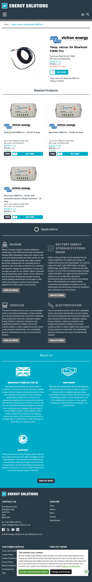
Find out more (11, 290)
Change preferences (60, 572)
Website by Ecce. (36, 534)
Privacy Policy (7, 562)
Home (6, 24)
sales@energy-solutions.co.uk (19, 525)
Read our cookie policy (71, 566)
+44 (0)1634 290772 (13, 522)
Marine (52, 509)
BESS (52, 513)
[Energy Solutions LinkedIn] (17, 529)
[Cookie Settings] (86, 571)
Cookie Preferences (10, 558)
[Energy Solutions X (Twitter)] (8, 529)
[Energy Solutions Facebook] (3, 529)
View (7, 154)
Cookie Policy (7, 555)
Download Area (8, 569)
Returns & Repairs (9, 566)
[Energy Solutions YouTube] (13, 529)
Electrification (55, 520)
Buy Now (61, 72)
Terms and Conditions (10, 551)
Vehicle (53, 517)
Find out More (46, 481)
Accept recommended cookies (34, 572)
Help (4, 573)
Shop (52, 506)
